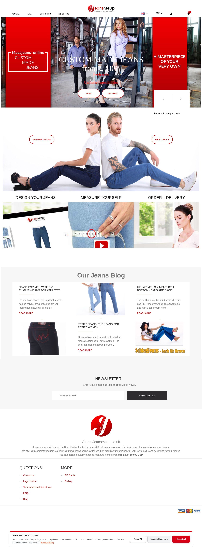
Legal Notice (30, 481)
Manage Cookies (158, 539)
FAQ (138, 240)
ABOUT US (64, 14)
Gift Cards (70, 475)
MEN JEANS (162, 130)
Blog (25, 499)
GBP (158, 13)
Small (101, 181)
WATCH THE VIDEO (81, 237)
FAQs (26, 493)
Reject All (138, 539)
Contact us (28, 475)
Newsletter (147, 395)
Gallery (68, 481)
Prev (163, 99)
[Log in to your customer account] (171, 14)
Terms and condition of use (37, 487)
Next (181, 99)
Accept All (181, 539)
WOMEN (16, 14)
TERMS (153, 240)
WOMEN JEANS (44, 130)
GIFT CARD (45, 14)
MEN (30, 14)
